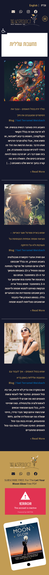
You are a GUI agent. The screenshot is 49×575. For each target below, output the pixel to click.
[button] (3, 30)
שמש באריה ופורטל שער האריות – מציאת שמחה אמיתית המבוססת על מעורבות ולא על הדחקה (27, 239)
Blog (11, 120)
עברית (43, 5)
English (33, 5)
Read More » (37, 171)
